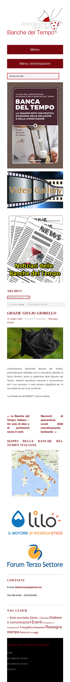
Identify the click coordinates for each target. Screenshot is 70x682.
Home (21, 304)
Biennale (45, 617)
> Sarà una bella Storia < (23, 617)
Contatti (11, 669)
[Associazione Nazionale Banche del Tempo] (35, 21)
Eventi (37, 622)
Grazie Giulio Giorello (31, 313)
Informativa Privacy (17, 658)
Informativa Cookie (17, 664)
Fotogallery (26, 627)
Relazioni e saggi (29, 632)
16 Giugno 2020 (14, 318)
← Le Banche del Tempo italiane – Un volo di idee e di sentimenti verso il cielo (18, 424)
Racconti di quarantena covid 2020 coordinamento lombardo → (52, 424)
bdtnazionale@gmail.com (28, 587)
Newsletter (39, 627)
